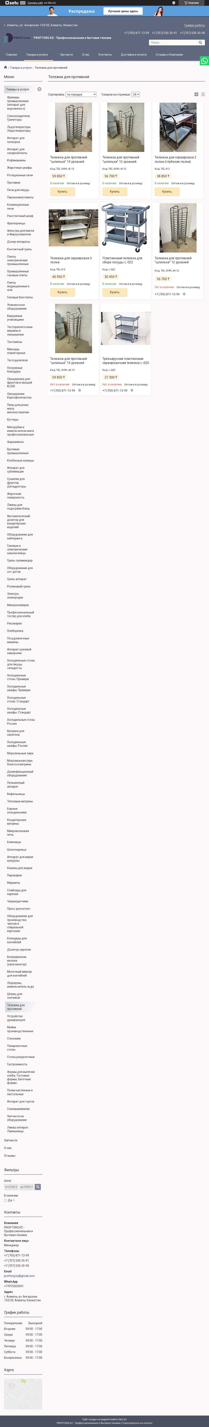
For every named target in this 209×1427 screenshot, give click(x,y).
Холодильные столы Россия (21, 721)
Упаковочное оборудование (17, 306)
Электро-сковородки (15, 595)
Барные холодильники (17, 810)
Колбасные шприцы (20, 460)
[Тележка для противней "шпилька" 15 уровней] (73, 127)
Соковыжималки (18, 1108)
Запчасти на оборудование (17, 1118)
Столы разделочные (21, 1057)
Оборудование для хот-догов (20, 569)
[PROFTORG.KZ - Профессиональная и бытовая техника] (17, 38)
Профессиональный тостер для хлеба (20, 614)
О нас (85, 54)
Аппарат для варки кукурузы (20, 858)
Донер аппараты (18, 241)
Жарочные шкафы (19, 167)
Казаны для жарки (19, 868)
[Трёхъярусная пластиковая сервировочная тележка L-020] (125, 328)
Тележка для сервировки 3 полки (71, 260)
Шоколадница (16, 849)
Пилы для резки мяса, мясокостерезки (18, 408)
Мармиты (13, 882)
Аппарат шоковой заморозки (19, 651)
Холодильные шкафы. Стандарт (19, 710)
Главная (11, 54)
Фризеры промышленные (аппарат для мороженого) (18, 103)
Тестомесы (14, 342)
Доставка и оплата (134, 54)
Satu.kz (122, 1419)
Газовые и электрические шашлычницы (17, 549)
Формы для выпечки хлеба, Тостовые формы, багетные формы (21, 1077)
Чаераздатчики (17, 901)
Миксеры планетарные (16, 351)
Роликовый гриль (19, 586)
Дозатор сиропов (19, 949)
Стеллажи (14, 1038)
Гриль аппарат (17, 579)
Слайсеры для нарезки (16, 892)
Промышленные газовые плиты (18, 273)
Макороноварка (18, 605)
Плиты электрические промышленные (18, 260)
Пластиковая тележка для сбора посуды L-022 (122, 260)
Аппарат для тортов (20, 1101)
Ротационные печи (20, 175)
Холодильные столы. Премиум (18, 677)
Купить (62, 191)
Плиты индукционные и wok (18, 286)
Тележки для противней (16, 1007)
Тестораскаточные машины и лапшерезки (20, 330)
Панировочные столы (17, 1047)
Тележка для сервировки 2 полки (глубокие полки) (175, 159)
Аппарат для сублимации (15, 469)
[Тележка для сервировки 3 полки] (73, 228)
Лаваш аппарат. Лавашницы (18, 1129)
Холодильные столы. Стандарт (18, 699)
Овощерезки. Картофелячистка (19, 395)
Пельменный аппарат (15, 784)
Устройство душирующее (16, 1018)
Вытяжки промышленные (18, 451)
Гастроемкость (17, 1064)
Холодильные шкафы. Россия (17, 743)
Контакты (105, 54)
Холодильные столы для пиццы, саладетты (21, 664)
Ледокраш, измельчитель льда (20, 984)
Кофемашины (16, 160)
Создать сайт (35, 2)
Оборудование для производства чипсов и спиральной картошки (20, 923)
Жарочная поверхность (15, 495)
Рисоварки (14, 623)
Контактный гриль (19, 249)
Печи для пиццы (18, 190)
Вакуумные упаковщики (15, 317)
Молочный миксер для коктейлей (19, 973)
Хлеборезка (15, 630)
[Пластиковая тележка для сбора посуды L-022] (125, 228)
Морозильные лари (20, 753)
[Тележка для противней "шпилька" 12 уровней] (125, 127)
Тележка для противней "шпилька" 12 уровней (120, 159)
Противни (13, 182)
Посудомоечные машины (18, 640)
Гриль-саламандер (20, 560)
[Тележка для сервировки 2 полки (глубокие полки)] (178, 127)
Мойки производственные (20, 1029)
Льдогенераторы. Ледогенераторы (19, 128)
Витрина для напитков (15, 732)
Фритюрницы (16, 223)
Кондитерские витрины (16, 821)
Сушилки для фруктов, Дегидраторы (16, 482)
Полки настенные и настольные (20, 1092)
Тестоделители (17, 360)
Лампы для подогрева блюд (18, 506)
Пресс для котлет (18, 908)
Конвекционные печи (18, 206)
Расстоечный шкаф (20, 216)
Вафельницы (16, 794)
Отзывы (9, 1156)
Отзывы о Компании (169, 54)
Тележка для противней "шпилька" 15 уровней (68, 159)
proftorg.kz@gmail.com (19, 1276)
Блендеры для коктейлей (17, 940)
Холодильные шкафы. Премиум (18, 688)
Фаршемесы (15, 441)
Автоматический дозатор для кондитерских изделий (18, 521)
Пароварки (14, 875)
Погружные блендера (14, 369)
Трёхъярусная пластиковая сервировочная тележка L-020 (125, 361)
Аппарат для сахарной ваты (17, 151)
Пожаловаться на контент (137, 1423)
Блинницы (14, 842)
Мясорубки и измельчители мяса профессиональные (20, 431)
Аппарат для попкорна (15, 139)
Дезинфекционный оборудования (20, 773)
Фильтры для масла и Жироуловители (20, 232)
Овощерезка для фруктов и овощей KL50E (19, 382)
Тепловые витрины (20, 801)
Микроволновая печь (18, 832)
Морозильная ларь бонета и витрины (20, 762)
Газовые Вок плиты (20, 297)
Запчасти (66, 54)
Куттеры (12, 419)
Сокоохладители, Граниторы (18, 117)
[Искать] (200, 42)
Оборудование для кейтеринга (20, 536)
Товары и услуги (37, 54)
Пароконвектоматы (20, 197)
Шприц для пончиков (14, 995)
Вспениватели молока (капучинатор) (17, 960)
